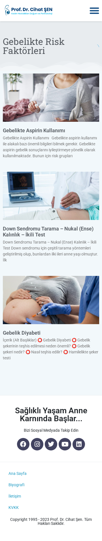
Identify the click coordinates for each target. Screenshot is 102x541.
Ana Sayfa (17, 473)
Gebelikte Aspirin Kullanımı (34, 130)
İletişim (14, 496)
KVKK (13, 507)
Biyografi (16, 485)
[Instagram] (37, 444)
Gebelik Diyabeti (22, 333)
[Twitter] (51, 444)
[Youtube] (65, 444)
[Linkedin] (79, 444)
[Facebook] (23, 444)
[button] (94, 10)
